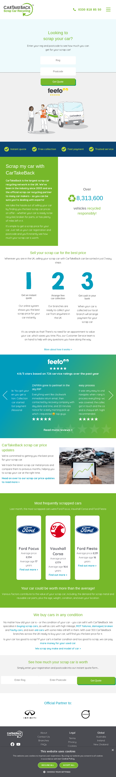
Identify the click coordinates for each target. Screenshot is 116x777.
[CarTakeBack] (19, 9)
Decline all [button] (48, 765)
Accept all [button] (68, 765)
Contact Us (43, 736)
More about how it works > (58, 349)
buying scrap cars (27, 626)
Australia (101, 736)
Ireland (101, 740)
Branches (43, 740)
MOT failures (83, 626)
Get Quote (58, 81)
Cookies (72, 745)
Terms (72, 738)
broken (109, 626)
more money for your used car (58, 643)
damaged (97, 626)
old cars (39, 630)
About (43, 732)
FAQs (44, 744)
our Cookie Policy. (66, 759)
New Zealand (101, 744)
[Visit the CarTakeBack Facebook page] (12, 744)
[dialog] (58, 762)
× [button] (112, 750)
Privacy (72, 741)
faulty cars (16, 630)
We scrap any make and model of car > (58, 648)
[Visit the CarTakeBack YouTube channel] (18, 744)
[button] (57, 771)
